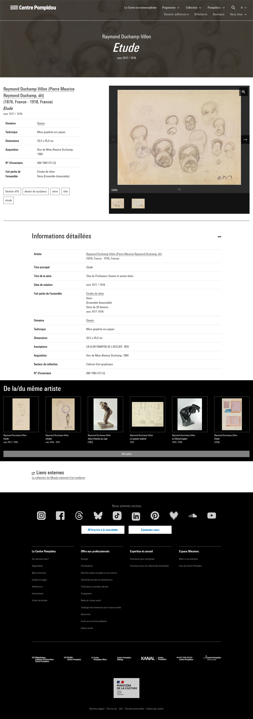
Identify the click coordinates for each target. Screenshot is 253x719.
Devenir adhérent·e (178, 14)
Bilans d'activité (39, 572)
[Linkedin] (135, 516)
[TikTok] (117, 516)
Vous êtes (237, 14)
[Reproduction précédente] (113, 139)
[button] (126, 237)
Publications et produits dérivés (94, 586)
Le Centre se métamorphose (141, 7)
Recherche (85, 614)
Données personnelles (135, 708)
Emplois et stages (39, 579)
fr (242, 7)
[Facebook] (60, 516)
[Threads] (79, 516)
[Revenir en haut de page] (245, 711)
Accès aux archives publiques (94, 621)
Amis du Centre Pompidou (190, 565)
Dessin (41, 123)
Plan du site (112, 708)
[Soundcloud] (192, 516)
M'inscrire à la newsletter (103, 530)
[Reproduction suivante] (245, 139)
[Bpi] (45, 661)
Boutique (220, 14)
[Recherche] (233, 7)
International (37, 593)
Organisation (37, 565)
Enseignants (86, 593)
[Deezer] (173, 516)
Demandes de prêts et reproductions (96, 579)
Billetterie (200, 14)
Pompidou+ (215, 7)
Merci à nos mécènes (188, 559)
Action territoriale (39, 600)
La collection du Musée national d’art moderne (58, 477)
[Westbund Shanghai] (187, 661)
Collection (192, 7)
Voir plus (126, 454)
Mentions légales (97, 708)
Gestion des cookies (155, 708)
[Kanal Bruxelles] (156, 661)
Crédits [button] (115, 189)
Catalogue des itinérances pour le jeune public (101, 607)
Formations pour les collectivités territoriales (149, 565)
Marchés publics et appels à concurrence (99, 572)
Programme (169, 7)
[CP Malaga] (126, 661)
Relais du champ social (91, 600)
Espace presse (87, 628)
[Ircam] (75, 661)
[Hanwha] (212, 661)
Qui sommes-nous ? (40, 559)
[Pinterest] (154, 516)
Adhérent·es (37, 586)
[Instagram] (41, 516)
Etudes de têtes (95, 293)
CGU (121, 708)
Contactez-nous (150, 530)
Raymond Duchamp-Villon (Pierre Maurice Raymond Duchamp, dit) (124, 254)
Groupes (84, 559)
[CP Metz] (101, 661)
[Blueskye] (98, 516)
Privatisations (87, 565)
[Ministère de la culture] (126, 688)
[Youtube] (211, 516)
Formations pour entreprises (142, 559)
